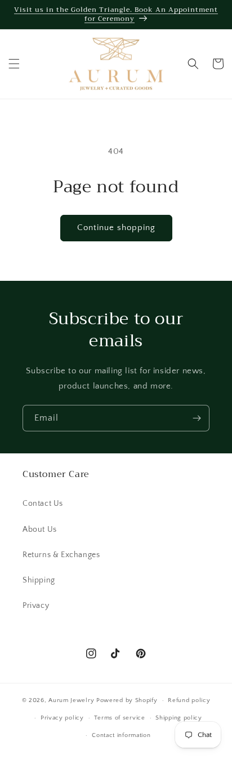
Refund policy (189, 700)
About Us (40, 529)
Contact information (121, 735)
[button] (14, 63)
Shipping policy (178, 717)
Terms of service (119, 717)
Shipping (39, 580)
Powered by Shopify (127, 700)
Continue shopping (116, 227)
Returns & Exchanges (61, 554)
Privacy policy (62, 717)
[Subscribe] (196, 418)
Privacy (36, 605)
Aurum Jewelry (72, 700)
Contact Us (43, 503)
